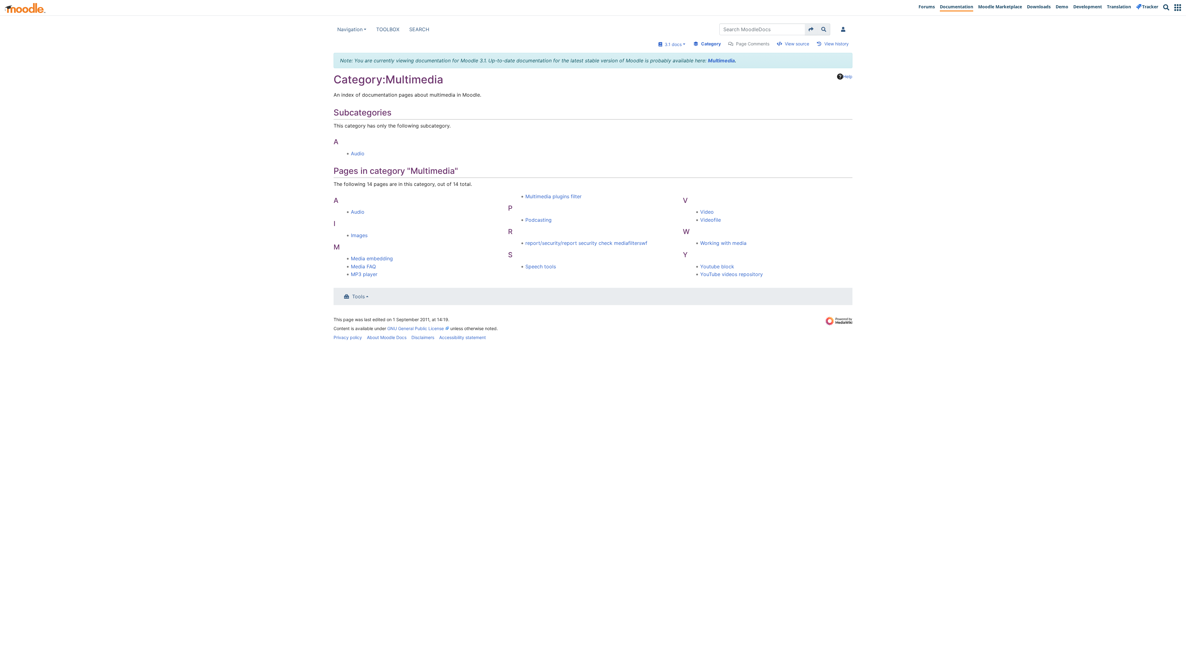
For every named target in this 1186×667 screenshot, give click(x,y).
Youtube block (717, 266)
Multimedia (721, 60)
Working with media (723, 243)
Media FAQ (363, 266)
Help (847, 76)
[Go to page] (811, 29)
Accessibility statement (462, 337)
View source (797, 43)
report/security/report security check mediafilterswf (586, 243)
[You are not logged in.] (844, 29)
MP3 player (364, 274)
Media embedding (372, 258)
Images (359, 235)
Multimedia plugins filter (553, 196)
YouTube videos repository (731, 274)
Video (707, 212)
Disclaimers (422, 337)
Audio (357, 153)
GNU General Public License (415, 328)
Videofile (710, 220)
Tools (358, 296)
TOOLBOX (387, 29)
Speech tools (540, 266)
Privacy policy (348, 337)
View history (836, 43)
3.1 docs (672, 44)
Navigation (350, 29)
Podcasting (538, 220)
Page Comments (752, 43)
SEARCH (419, 29)
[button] (1178, 8)
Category (711, 43)
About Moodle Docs (386, 337)
